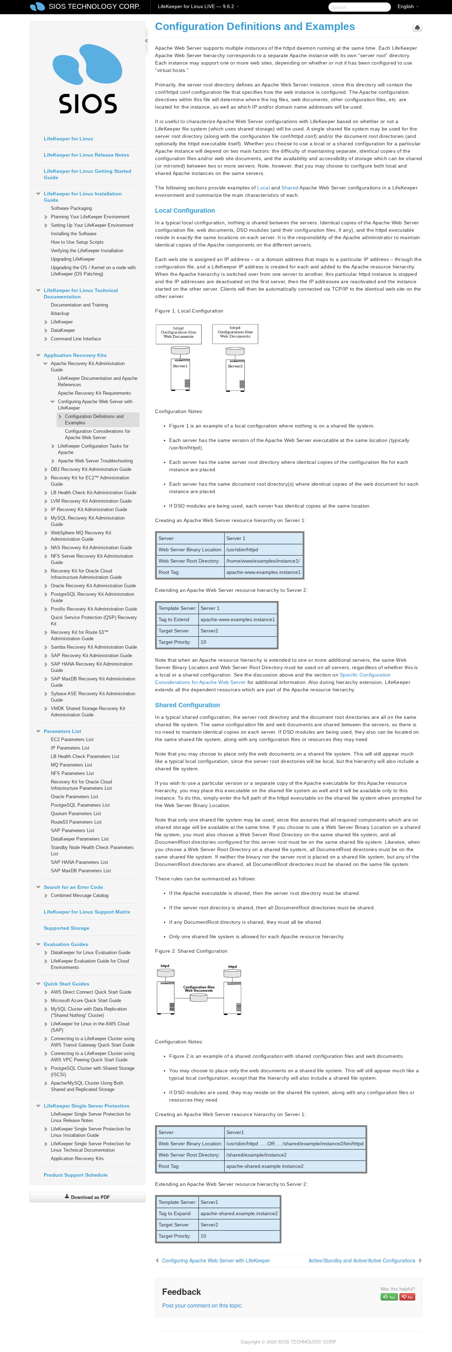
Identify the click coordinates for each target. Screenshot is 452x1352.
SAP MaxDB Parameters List (81, 870)
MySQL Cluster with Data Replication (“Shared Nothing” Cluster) (89, 1012)
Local (263, 187)
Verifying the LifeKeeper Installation (87, 250)
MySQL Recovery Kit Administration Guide (88, 521)
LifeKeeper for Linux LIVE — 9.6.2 (197, 6)
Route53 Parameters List (76, 822)
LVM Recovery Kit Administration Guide (91, 501)
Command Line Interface (76, 338)
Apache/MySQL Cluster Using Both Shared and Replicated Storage (87, 1086)
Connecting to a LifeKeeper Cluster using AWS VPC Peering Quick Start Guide (93, 1056)
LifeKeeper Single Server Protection (87, 1106)
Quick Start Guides (66, 984)
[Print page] (417, 27)
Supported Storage (66, 928)
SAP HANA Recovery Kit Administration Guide (91, 667)
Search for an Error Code (73, 887)
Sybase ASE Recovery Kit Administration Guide (93, 697)
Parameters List (62, 731)
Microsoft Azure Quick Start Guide (86, 1000)
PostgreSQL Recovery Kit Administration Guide (92, 597)
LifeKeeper (62, 322)
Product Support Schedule (76, 1175)
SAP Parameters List (72, 830)
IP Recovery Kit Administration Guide (89, 509)
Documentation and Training (79, 305)
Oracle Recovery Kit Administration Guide (93, 585)
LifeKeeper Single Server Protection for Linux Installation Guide (91, 1132)
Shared (289, 187)
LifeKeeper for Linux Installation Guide (83, 197)
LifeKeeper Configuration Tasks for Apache (93, 449)
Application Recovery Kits (75, 355)
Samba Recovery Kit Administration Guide (94, 647)
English (406, 6)
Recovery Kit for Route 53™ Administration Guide (79, 635)
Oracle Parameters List (74, 796)
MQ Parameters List (71, 765)
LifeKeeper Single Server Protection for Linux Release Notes (91, 1117)
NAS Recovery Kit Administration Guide (91, 547)
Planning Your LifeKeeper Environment (90, 216)
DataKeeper (63, 330)
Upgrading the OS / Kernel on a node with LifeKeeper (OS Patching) (93, 271)
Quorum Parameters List (76, 813)
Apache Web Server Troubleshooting (95, 460)
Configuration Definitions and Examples (94, 419)
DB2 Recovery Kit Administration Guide (91, 469)
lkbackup (60, 313)
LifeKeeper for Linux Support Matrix (87, 912)
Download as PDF (90, 1197)
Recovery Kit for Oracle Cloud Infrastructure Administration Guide (86, 574)
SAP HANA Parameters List (79, 862)
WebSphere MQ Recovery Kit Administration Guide (81, 536)
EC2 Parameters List (72, 739)
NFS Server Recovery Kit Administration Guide (92, 559)
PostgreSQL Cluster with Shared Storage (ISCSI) (93, 1071)
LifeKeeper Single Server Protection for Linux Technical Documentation (91, 1147)
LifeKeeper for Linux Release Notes (86, 155)
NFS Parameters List (72, 773)
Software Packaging (71, 208)
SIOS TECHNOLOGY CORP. (94, 6)
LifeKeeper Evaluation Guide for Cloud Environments (90, 964)
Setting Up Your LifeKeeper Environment (92, 225)
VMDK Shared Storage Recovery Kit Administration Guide (88, 711)
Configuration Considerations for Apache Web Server (97, 434)
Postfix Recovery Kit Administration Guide (94, 609)
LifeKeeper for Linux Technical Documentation (81, 293)
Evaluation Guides (66, 944)
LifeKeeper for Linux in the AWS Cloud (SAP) (90, 1027)
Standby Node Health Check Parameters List (92, 850)
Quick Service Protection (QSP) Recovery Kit (94, 620)
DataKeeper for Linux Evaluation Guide (90, 952)
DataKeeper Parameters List (80, 839)
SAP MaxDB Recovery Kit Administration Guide (93, 682)
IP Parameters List (70, 748)
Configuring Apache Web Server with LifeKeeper (95, 405)
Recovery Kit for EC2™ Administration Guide (90, 481)
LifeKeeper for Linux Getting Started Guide (87, 174)
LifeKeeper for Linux (68, 138)
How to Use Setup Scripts (77, 242)
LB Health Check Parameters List (85, 756)
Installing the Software (73, 233)
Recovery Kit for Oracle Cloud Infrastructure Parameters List (81, 785)
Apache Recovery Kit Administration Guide (88, 366)
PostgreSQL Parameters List (80, 805)
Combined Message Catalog (79, 895)
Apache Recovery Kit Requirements (94, 393)
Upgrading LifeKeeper (73, 259)
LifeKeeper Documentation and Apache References (97, 381)
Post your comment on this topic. (202, 1305)
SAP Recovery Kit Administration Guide (91, 655)
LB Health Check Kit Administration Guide (93, 492)
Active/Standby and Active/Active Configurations (362, 1260)
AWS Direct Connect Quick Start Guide (91, 992)
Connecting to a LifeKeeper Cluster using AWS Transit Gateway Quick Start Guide (93, 1042)
